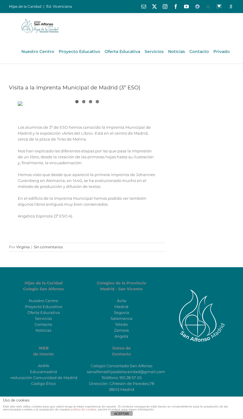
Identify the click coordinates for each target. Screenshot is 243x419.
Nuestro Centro (43, 300)
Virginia (23, 247)
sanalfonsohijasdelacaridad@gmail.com (126, 371)
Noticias (43, 330)
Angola (121, 336)
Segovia (121, 312)
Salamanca (121, 318)
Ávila (121, 300)
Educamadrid (43, 371)
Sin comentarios (48, 247)
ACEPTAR (121, 413)
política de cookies (83, 409)
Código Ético (43, 383)
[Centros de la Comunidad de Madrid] (199, 288)
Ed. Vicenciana (59, 6)
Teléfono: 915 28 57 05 (121, 377)
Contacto (43, 324)
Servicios (43, 318)
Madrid (121, 306)
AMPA (43, 365)
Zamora (121, 330)
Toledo (121, 324)
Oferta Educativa (43, 312)
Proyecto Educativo (43, 306)
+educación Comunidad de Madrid (43, 377)
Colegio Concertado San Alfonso (121, 365)
